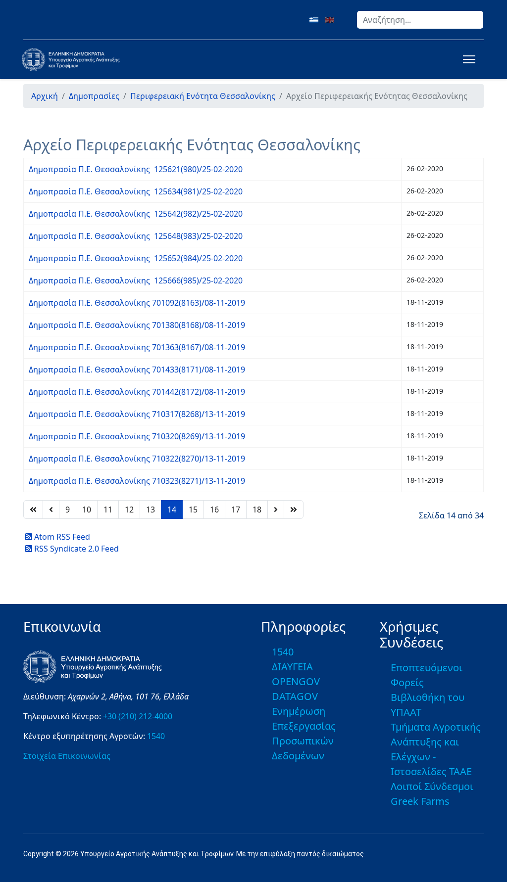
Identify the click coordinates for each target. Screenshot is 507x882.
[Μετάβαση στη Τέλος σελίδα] (294, 509)
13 (150, 509)
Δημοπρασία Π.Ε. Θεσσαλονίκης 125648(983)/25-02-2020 (136, 236)
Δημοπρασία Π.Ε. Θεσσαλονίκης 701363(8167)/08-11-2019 (137, 347)
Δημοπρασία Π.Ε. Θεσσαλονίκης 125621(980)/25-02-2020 (136, 169)
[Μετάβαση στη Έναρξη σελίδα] (33, 509)
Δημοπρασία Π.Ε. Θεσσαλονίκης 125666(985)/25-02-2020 (136, 280)
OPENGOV (296, 681)
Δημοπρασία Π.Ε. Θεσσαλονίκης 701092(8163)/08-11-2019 (137, 302)
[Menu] (467, 59)
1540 (156, 736)
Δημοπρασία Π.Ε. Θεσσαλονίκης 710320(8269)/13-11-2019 (137, 436)
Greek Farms (420, 801)
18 (257, 509)
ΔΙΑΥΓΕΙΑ (292, 666)
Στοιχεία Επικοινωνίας (66, 755)
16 (214, 509)
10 (86, 509)
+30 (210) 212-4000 (137, 716)
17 (235, 509)
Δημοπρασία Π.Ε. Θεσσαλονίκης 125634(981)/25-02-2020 (136, 191)
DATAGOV (295, 696)
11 (107, 509)
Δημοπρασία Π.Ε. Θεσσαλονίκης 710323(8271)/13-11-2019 (137, 480)
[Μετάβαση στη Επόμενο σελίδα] (275, 509)
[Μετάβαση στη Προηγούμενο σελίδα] (51, 509)
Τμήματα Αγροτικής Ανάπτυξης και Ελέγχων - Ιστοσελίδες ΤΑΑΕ (436, 749)
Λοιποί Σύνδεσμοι (432, 786)
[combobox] (420, 19)
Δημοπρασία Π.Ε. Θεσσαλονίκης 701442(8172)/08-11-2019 (137, 391)
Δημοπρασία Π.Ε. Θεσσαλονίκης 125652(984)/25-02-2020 (136, 258)
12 (129, 509)
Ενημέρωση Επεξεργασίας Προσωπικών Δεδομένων (304, 733)
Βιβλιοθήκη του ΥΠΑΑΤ (427, 705)
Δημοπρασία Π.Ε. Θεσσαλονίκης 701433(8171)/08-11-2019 (137, 369)
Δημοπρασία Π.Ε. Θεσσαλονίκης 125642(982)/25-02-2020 (136, 213)
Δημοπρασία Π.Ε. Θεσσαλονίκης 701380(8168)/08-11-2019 (137, 325)
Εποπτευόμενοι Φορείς (426, 675)
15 (193, 509)
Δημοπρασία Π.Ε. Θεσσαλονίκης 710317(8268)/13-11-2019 (137, 414)
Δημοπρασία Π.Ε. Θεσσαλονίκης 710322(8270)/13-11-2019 (137, 458)
